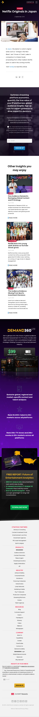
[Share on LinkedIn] (16, 77)
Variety (11, 66)
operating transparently (19, 122)
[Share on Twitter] (19, 77)
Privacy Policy (24, 708)
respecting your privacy (17, 120)
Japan (9, 49)
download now (19, 507)
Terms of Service (15, 708)
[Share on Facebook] (22, 77)
